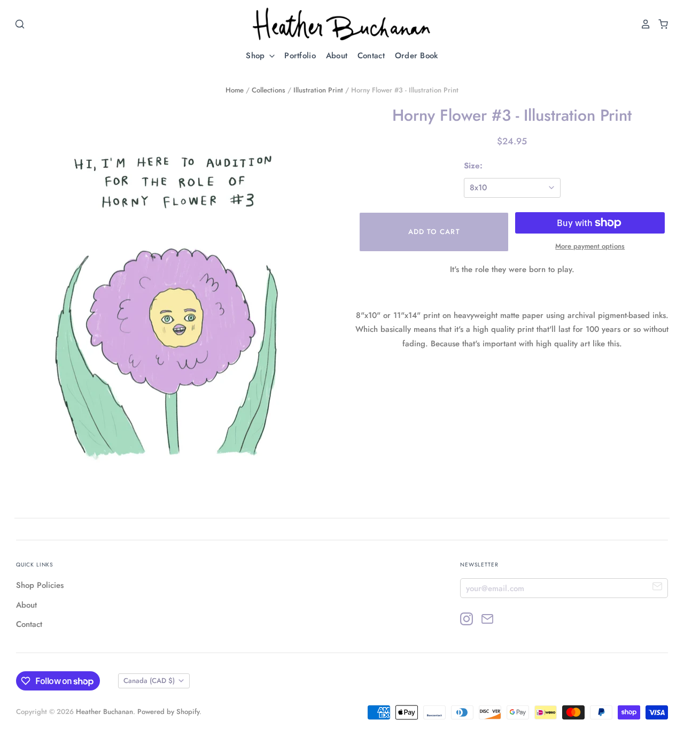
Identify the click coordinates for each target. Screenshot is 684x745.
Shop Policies (40, 585)
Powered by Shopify (168, 712)
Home (235, 90)
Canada (149, 681)
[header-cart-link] (660, 24)
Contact (371, 55)
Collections (268, 90)
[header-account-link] (643, 24)
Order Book (416, 55)
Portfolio (300, 55)
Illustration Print (318, 90)
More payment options (590, 246)
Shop (257, 55)
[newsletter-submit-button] (657, 587)
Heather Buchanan (104, 712)
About (337, 55)
